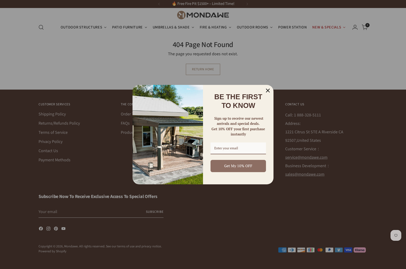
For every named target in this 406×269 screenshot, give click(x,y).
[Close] (267, 90)
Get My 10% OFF (238, 165)
